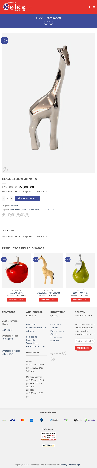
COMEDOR (26, 210)
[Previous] (2, 279)
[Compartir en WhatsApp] (4, 215)
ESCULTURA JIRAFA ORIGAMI (48, 293)
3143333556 (7, 339)
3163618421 (7, 354)
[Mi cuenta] (89, 7)
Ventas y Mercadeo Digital (71, 464)
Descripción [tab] (8, 230)
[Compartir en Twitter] (13, 215)
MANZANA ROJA (16, 293)
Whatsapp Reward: (11, 350)
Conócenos (55, 324)
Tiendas (54, 327)
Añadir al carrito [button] (16, 300)
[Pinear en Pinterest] (22, 215)
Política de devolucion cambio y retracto (36, 327)
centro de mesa (15, 210)
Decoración (53, 18)
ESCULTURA (44, 210)
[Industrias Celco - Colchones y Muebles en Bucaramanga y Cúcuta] (14, 6)
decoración (35, 210)
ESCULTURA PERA (80, 293)
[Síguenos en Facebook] (64, 353)
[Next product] (46, 23)
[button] (31, 7)
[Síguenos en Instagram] (53, 359)
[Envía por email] (18, 215)
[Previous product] (51, 23)
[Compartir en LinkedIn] (27, 215)
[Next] (95, 279)
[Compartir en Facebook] (9, 215)
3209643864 (7, 330)
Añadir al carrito (27, 198)
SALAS (52, 210)
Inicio (39, 18)
